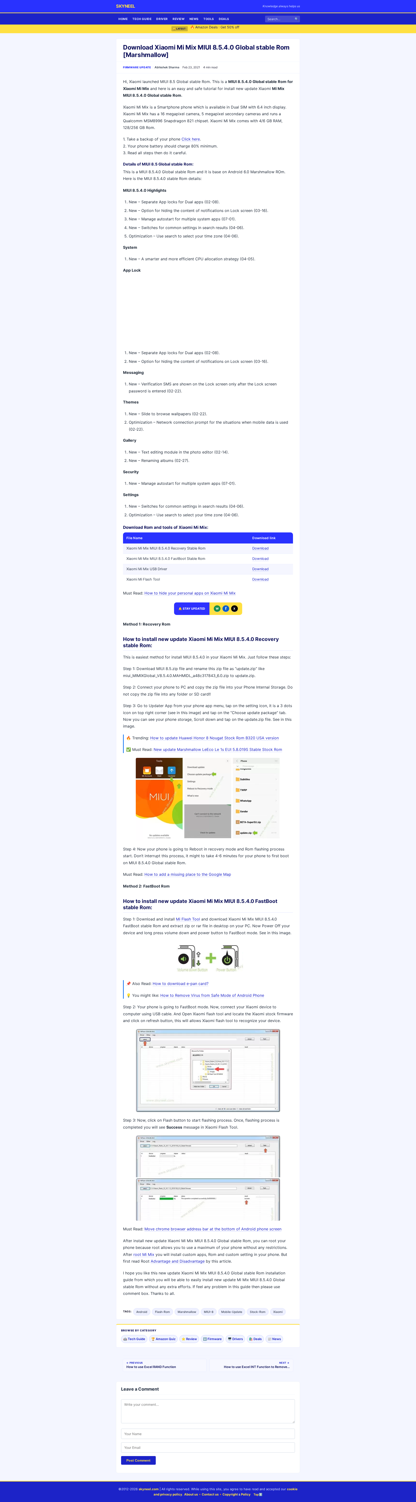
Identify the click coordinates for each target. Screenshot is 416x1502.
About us (191, 1494)
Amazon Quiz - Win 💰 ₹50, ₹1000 (217, 29)
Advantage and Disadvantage (178, 1261)
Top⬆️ (258, 1494)
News (194, 19)
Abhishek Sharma (167, 67)
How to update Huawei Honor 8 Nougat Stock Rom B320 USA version (214, 737)
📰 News (274, 1339)
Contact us (210, 1494)
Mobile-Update (231, 1312)
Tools (208, 19)
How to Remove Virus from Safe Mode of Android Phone (212, 995)
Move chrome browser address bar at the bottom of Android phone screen (212, 1229)
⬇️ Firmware (212, 1339)
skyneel (125, 6)
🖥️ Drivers (235, 1339)
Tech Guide (141, 19)
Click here (191, 139)
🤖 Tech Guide (134, 1339)
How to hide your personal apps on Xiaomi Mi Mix (190, 593)
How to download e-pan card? (180, 983)
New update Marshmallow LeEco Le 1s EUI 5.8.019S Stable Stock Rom (218, 749)
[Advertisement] (208, 312)
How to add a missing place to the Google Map (187, 874)
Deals (224, 19)
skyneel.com (149, 1489)
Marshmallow (187, 1312)
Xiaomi (278, 1312)
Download (260, 548)
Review (179, 19)
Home (123, 19)
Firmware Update (137, 67)
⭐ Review (189, 1339)
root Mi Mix (143, 1254)
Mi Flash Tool (188, 919)
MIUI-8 (209, 1312)
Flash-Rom (162, 1312)
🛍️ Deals (255, 1339)
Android (141, 1312)
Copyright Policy (236, 1494)
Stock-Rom (258, 1312)
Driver (162, 19)
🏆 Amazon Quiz (163, 1339)
